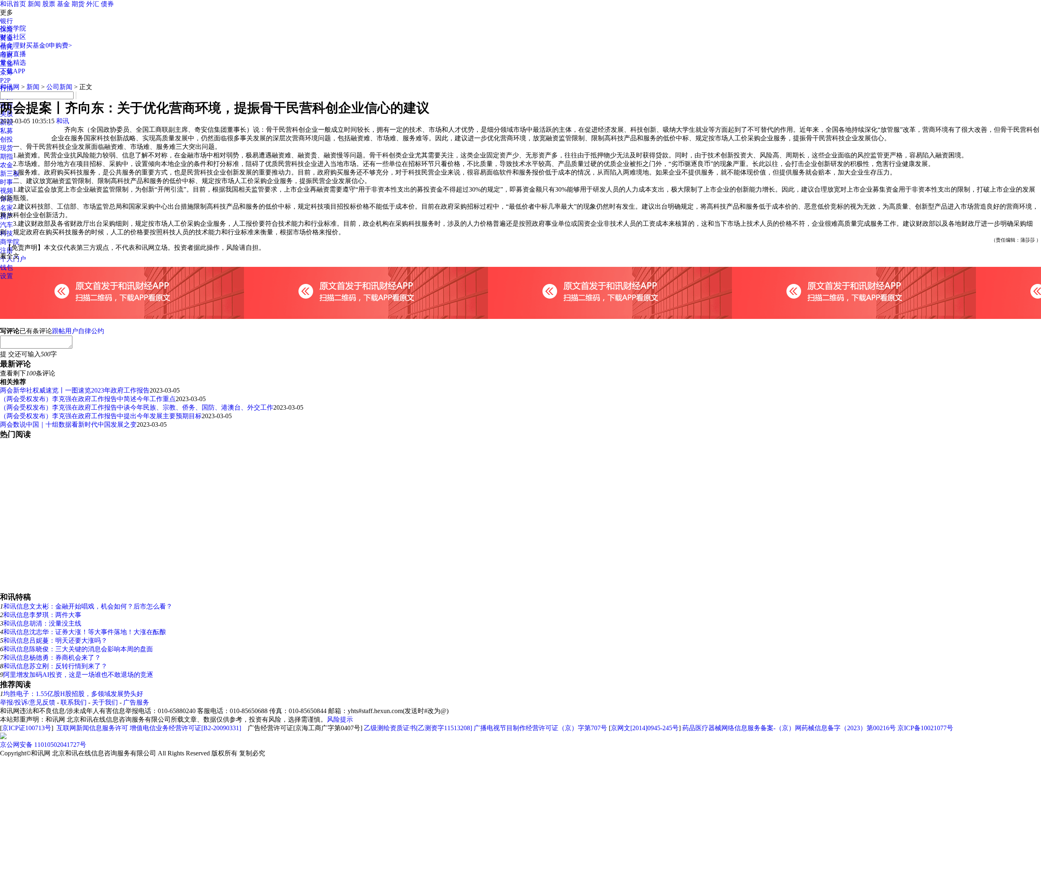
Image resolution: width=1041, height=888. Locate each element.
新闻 (34, 3)
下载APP (12, 71)
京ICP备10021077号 (925, 727)
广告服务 (136, 702)
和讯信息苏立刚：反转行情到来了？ (55, 666)
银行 (6, 20)
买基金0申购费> (49, 45)
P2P (5, 80)
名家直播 (13, 53)
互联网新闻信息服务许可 (92, 727)
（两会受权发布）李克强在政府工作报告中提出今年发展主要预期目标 (101, 415)
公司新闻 (59, 86)
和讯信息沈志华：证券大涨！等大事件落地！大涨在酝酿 (84, 631)
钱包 (6, 267)
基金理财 (13, 45)
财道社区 (13, 36)
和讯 (62, 121)
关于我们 (105, 702)
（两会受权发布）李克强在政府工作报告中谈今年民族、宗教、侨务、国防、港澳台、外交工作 (136, 407)
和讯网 (10, 86)
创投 (6, 139)
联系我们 (74, 702)
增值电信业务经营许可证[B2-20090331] (185, 727)
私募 (6, 130)
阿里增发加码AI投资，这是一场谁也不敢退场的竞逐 (78, 674)
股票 (48, 3)
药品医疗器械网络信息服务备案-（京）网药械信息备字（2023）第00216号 (789, 727)
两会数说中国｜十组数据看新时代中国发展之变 (68, 424)
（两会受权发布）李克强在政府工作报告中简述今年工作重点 (88, 398)
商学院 (10, 241)
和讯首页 (13, 3)
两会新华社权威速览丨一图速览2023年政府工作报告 (75, 390)
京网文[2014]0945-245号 (645, 727)
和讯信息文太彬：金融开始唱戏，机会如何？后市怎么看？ (87, 606)
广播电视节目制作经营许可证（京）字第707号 (540, 727)
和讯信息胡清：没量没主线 (42, 623)
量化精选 (13, 62)
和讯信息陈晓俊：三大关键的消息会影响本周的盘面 (78, 649)
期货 (78, 3)
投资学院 (13, 28)
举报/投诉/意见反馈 (27, 702)
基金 (63, 3)
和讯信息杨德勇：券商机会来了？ (52, 657)
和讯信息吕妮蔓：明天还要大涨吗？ (55, 640)
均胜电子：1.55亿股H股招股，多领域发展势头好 (73, 693)
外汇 (92, 3)
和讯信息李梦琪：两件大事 (42, 614)
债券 (107, 3)
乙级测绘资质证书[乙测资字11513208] (418, 727)
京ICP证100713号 (26, 727)
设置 (6, 276)
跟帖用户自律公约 (78, 330)
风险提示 (340, 719)
